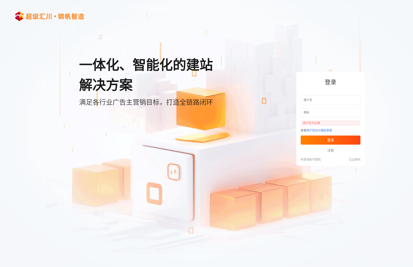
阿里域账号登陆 (311, 159)
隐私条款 (326, 130)
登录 (330, 140)
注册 (330, 150)
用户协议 (312, 130)
